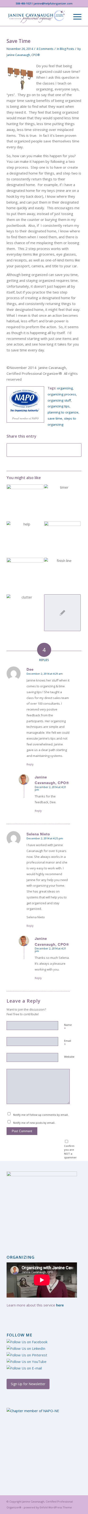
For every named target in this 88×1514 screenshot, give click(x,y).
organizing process (62, 394)
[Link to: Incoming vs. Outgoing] (25, 576)
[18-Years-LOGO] (36, 16)
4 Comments (44, 49)
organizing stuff (59, 400)
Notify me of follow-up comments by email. (41, 1114)
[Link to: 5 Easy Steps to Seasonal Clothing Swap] (25, 502)
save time (55, 418)
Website (69, 1056)
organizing (65, 388)
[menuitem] (75, 16)
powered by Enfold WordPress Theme (48, 1507)
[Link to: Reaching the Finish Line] (62, 572)
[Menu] (75, 16)
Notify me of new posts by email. (34, 1122)
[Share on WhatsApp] (44, 450)
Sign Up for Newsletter (28, 1384)
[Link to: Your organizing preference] (62, 539)
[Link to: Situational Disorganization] (25, 539)
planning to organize (63, 412)
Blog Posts (67, 49)
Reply (30, 764)
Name (68, 1027)
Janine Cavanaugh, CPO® (23, 55)
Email (67, 1043)
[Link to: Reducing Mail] (62, 612)
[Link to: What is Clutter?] (25, 612)
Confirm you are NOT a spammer (70, 1151)
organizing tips (58, 406)
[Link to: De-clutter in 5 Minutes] (62, 502)
